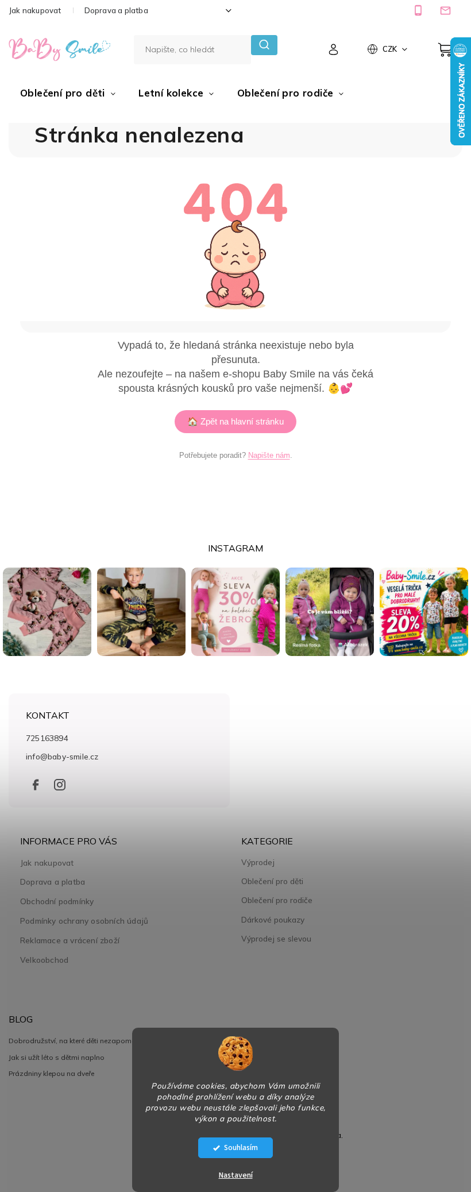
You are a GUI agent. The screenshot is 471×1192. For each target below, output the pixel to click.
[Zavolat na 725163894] (419, 10)
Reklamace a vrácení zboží (69, 940)
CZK (391, 48)
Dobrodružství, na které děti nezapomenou (78, 1040)
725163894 (47, 738)
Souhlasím (241, 1147)
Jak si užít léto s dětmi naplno (57, 1057)
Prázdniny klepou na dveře (51, 1073)
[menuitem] (68, 93)
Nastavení (236, 1175)
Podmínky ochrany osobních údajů (84, 920)
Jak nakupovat (35, 10)
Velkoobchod (44, 960)
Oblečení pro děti (272, 881)
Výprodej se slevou (276, 938)
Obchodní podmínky (57, 901)
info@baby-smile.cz (62, 756)
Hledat (264, 45)
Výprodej (258, 862)
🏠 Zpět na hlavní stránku (235, 421)
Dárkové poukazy (272, 919)
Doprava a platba (116, 10)
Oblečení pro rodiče (276, 900)
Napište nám (269, 455)
